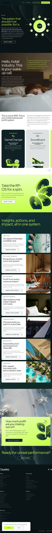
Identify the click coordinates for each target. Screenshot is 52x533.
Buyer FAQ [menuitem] (2, 483)
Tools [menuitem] (1, 520)
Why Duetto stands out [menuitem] (4, 505)
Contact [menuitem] (1, 486)
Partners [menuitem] (28, 491)
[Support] (25, 2)
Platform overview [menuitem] (3, 493)
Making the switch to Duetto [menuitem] (6, 507)
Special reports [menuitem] (3, 515)
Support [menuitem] (1, 481)
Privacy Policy (21, 524)
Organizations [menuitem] (29, 496)
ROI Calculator (36, 2)
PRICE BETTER (12, 164)
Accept (8, 527)
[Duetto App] (23, 2)
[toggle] (30, 3)
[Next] (49, 170)
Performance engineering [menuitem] (5, 512)
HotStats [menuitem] (2, 502)
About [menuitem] (1, 473)
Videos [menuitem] (1, 517)
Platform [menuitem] (2, 491)
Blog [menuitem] (1, 514)
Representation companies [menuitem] (31, 486)
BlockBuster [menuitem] (2, 498)
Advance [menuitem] (2, 499)
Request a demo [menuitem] (3, 484)
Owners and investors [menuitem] (30, 484)
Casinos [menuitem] (27, 477)
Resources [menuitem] (2, 510)
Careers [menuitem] (1, 478)
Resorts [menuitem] (27, 478)
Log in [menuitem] (1, 487)
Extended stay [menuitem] (29, 483)
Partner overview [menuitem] (29, 493)
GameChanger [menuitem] (3, 495)
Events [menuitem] (1, 480)
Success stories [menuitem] (3, 518)
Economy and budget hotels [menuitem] (32, 481)
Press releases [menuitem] (3, 521)
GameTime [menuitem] (2, 501)
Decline (18, 527)
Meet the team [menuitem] (3, 477)
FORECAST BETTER (37, 164)
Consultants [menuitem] (28, 498)
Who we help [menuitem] (29, 473)
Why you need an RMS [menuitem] (4, 504)
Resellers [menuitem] (28, 499)
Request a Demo (45, 2)
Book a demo (8, 42)
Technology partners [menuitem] (30, 495)
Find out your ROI (13, 440)
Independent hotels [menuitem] (30, 480)
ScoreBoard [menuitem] (2, 496)
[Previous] (47, 170)
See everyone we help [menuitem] (30, 487)
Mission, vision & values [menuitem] (5, 476)
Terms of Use (49, 530)
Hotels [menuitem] (27, 476)
